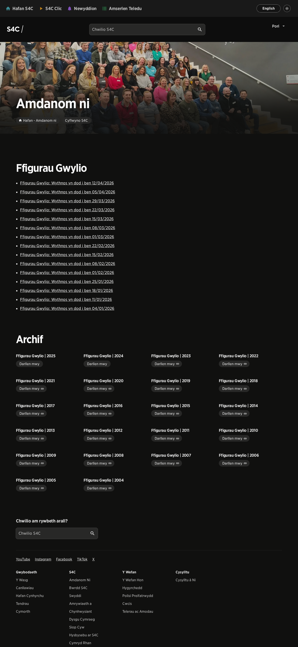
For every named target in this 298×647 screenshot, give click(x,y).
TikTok (82, 559)
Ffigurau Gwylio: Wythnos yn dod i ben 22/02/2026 (67, 245)
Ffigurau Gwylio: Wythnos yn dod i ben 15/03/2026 (67, 219)
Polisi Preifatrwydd (137, 596)
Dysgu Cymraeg (82, 619)
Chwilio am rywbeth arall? (41, 521)
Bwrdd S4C (78, 588)
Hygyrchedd (132, 588)
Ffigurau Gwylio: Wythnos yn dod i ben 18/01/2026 (66, 290)
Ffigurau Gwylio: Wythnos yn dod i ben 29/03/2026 (67, 201)
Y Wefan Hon (132, 580)
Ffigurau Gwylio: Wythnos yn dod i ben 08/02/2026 (67, 263)
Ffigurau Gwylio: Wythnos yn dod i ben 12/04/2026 (67, 183)
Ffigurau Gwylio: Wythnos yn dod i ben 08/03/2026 (67, 227)
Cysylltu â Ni (186, 580)
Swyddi (75, 596)
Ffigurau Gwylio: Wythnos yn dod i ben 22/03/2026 (67, 210)
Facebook (64, 559)
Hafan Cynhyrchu (30, 596)
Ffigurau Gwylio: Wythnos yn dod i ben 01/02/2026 (67, 272)
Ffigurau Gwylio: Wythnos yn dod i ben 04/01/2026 (67, 308)
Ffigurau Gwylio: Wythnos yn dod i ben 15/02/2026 (67, 254)
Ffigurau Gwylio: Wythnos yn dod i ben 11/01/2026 (66, 299)
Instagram (43, 559)
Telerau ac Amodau (137, 611)
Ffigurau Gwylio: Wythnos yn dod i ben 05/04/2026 (67, 192)
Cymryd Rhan (80, 643)
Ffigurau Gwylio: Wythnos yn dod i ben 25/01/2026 (67, 281)
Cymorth (23, 611)
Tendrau (22, 604)
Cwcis (127, 604)
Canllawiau (25, 588)
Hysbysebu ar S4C (83, 635)
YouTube (23, 559)
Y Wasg (22, 580)
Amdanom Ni (79, 580)
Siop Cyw (76, 627)
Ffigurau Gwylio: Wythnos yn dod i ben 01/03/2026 (67, 236)
